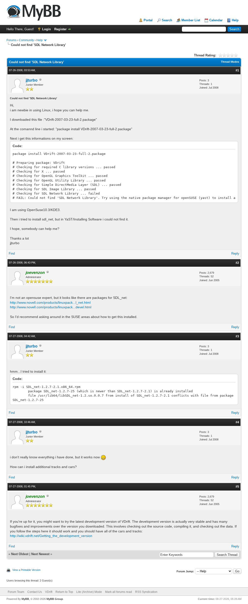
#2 (237, 262)
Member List (190, 20)
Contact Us (34, 592)
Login (46, 29)
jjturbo (32, 80)
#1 (237, 70)
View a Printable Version (26, 569)
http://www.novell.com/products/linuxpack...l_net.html (50, 302)
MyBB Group (54, 598)
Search (167, 20)
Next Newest (40, 554)
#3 (237, 336)
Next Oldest (19, 554)
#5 (237, 486)
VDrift (48, 592)
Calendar (216, 20)
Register (60, 29)
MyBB (25, 598)
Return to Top (64, 592)
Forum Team (16, 592)
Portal (148, 20)
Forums (11, 40)
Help (235, 20)
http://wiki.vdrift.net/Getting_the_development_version (51, 536)
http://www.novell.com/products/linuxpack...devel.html (50, 307)
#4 (237, 422)
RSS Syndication (146, 592)
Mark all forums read (118, 592)
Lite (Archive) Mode (89, 592)
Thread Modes (230, 61)
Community (26, 40)
